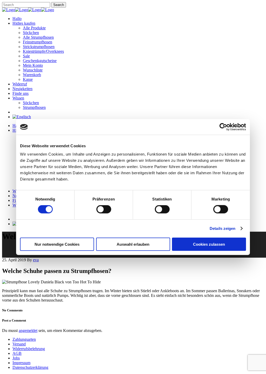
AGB (17, 353)
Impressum (21, 362)
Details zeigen (222, 228)
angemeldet (28, 330)
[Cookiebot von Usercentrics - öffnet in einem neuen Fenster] (223, 127)
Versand (19, 344)
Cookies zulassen (209, 244)
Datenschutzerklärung (30, 367)
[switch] (103, 209)
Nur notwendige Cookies (57, 244)
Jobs (16, 358)
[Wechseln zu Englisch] (21, 117)
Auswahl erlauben (133, 244)
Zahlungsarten (24, 339)
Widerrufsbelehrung (28, 348)
